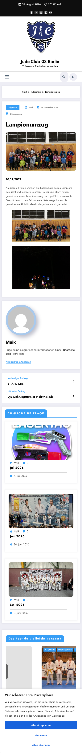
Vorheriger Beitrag (18, 378)
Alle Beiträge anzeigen (18, 362)
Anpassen (41, 735)
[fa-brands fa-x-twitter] (36, 12)
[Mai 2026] (41, 579)
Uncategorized (29, 649)
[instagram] (45, 12)
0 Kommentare (16, 114)
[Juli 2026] (41, 442)
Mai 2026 (17, 605)
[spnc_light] (73, 77)
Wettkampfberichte (49, 649)
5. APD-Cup (15, 384)
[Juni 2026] (41, 511)
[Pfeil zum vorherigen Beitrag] (73, 381)
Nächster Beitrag (16, 391)
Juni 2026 (17, 536)
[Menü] (7, 77)
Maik (31, 107)
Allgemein (12, 107)
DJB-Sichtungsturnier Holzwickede (31, 397)
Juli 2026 (17, 468)
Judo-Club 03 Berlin (40, 61)
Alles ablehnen (41, 745)
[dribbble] (41, 12)
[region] (41, 721)
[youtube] (50, 12)
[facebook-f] (31, 12)
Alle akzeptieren (41, 725)
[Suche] (64, 77)
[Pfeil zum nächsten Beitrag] (73, 396)
